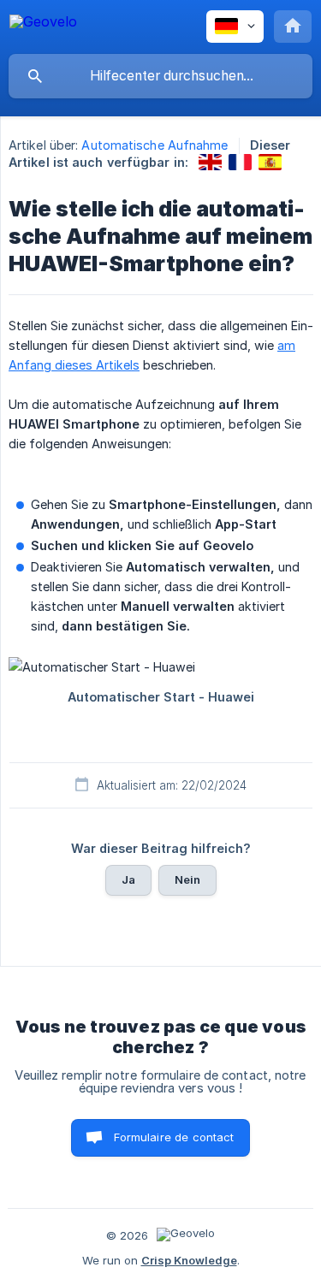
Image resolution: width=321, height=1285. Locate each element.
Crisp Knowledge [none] (189, 1260)
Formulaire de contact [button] (174, 1137)
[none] (43, 24)
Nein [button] (188, 879)
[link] (210, 162)
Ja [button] (128, 879)
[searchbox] (160, 76)
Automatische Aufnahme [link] (154, 145)
